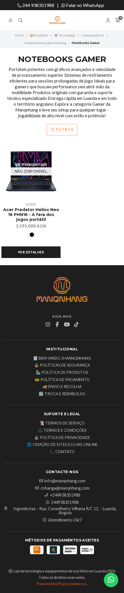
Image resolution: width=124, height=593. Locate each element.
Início (19, 35)
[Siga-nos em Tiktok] (76, 324)
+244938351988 (65, 495)
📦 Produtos (38, 35)
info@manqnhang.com (64, 481)
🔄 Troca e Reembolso (62, 394)
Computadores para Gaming (45, 43)
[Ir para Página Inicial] (62, 20)
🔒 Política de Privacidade (62, 438)
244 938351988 (37, 5)
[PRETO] (32, 235)
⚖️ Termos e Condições (62, 431)
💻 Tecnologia (64, 35)
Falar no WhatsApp (84, 5)
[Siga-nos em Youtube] (67, 324)
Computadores (92, 35)
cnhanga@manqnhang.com (65, 488)
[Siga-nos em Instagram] (48, 324)
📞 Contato (62, 452)
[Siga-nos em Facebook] (57, 324)
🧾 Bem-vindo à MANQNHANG (62, 358)
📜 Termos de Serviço (62, 423)
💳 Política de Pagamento (62, 380)
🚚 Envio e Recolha (62, 387)
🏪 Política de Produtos (62, 373)
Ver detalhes (31, 252)
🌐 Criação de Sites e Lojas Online (62, 445)
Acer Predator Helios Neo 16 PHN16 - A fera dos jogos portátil (31, 214)
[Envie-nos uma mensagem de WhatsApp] (111, 580)
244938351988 (65, 502)
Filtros (64, 129)
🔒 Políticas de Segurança (62, 365)
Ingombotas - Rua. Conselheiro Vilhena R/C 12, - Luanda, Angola (65, 511)
